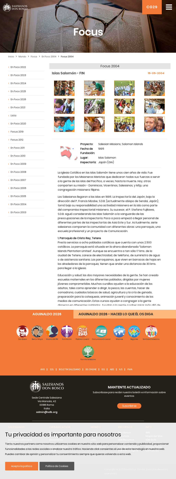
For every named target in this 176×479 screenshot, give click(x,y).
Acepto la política (21, 466)
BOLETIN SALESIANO (70, 369)
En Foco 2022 (18, 67)
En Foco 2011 (18, 147)
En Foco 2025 (18, 91)
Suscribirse (129, 406)
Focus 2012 (17, 139)
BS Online (91, 369)
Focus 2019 (17, 131)
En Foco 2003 (18, 212)
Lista (13, 115)
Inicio (11, 56)
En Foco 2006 (18, 188)
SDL (52, 369)
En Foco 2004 (49, 56)
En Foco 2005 (18, 196)
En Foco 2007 (18, 180)
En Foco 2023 (18, 75)
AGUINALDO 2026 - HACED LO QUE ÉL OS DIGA (116, 314)
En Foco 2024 (18, 83)
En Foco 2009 (18, 164)
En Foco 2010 (18, 156)
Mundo (22, 56)
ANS (42, 369)
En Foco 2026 (18, 99)
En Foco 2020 (18, 123)
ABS (112, 369)
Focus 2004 (67, 56)
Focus (34, 56)
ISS (103, 369)
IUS (121, 369)
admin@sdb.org (46, 412)
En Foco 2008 (18, 172)
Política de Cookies (57, 466)
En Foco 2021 (18, 107)
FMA (130, 369)
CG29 (151, 7)
